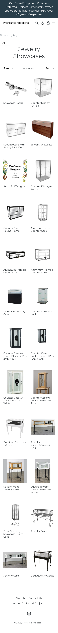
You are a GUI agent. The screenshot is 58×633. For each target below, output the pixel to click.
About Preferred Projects (29, 603)
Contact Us (35, 598)
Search (20, 598)
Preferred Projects (31, 622)
